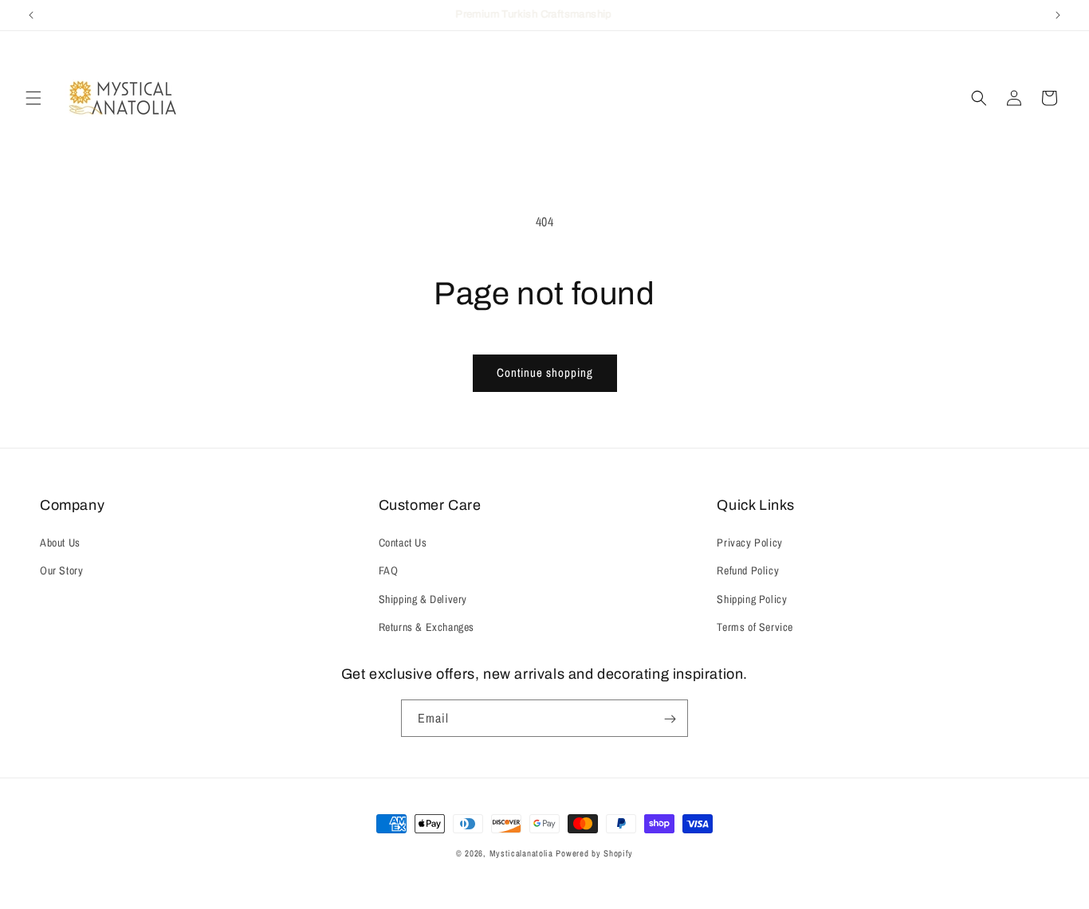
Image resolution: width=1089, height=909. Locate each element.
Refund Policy (748, 571)
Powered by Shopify (594, 853)
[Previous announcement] (31, 15)
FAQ (389, 571)
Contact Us (403, 542)
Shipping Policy (752, 599)
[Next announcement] (1057, 15)
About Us (60, 542)
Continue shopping (545, 372)
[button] (33, 98)
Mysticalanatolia (521, 853)
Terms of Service (755, 627)
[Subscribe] (669, 719)
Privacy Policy (749, 542)
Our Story (61, 571)
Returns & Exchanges (426, 627)
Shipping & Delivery (423, 599)
